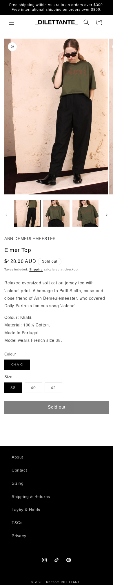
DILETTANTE (71, 582)
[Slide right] (106, 214)
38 (16, 389)
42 (56, 389)
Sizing (18, 483)
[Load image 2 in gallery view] (56, 213)
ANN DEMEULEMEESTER (30, 238)
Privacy (19, 535)
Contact (19, 470)
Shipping (36, 269)
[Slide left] (6, 214)
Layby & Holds (26, 509)
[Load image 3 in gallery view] (85, 213)
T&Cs (17, 522)
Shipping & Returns (31, 496)
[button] (11, 22)
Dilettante (52, 582)
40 (36, 389)
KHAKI (20, 366)
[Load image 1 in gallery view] (27, 213)
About (17, 457)
